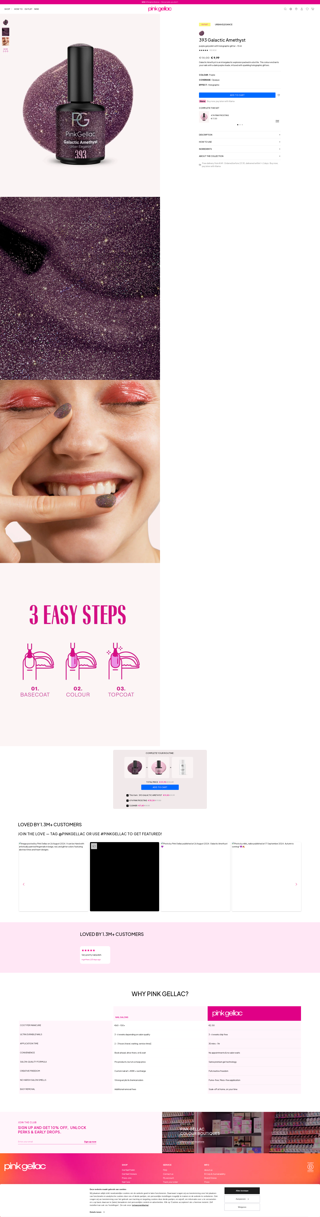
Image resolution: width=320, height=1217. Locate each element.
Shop (7, 9)
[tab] (237, 124)
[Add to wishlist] (278, 95)
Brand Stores (210, 1178)
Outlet (28, 9)
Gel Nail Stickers (129, 1174)
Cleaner (133, 805)
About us (208, 1170)
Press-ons (127, 1178)
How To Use (205, 141)
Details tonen (95, 1212)
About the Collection (211, 156)
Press (207, 1182)
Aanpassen (241, 1199)
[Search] (285, 9)
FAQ (165, 1170)
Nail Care (126, 1182)
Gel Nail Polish (128, 1170)
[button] (53, 876)
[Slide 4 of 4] (5, 51)
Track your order (170, 1182)
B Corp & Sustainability (214, 1174)
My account (168, 1178)
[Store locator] (296, 9)
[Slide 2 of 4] (5, 32)
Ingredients (205, 149)
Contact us (168, 1174)
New (36, 9)
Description (205, 134)
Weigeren (242, 1207)
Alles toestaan (242, 1191)
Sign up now (90, 1141)
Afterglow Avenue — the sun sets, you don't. (160, 2)
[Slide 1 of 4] (5, 22)
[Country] (291, 9)
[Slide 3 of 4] (5, 41)
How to (18, 9)
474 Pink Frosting (220, 115)
